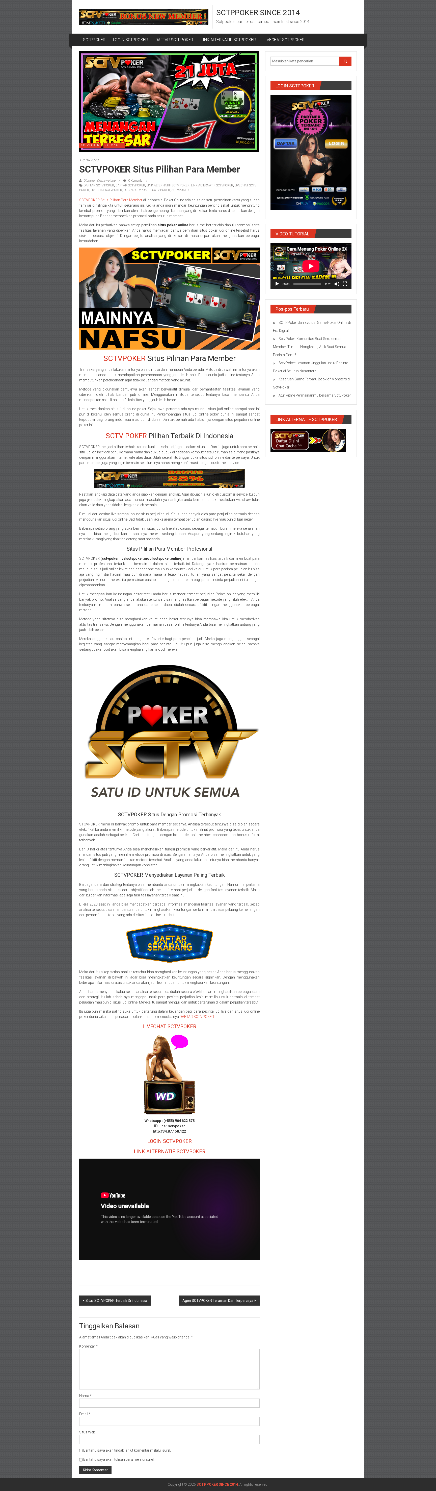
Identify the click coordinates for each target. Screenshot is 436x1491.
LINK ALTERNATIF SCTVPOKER (212, 185)
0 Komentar (135, 180)
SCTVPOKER (114, 145)
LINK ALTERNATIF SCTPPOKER (228, 39)
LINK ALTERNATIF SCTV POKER (168, 185)
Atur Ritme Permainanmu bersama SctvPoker (315, 395)
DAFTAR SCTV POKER (99, 185)
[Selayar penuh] (344, 283)
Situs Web (87, 1432)
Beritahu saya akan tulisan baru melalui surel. (118, 1459)
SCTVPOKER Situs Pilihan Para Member (110, 200)
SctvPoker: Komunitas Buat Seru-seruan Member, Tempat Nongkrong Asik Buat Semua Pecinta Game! (309, 347)
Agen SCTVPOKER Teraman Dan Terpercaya (217, 1301)
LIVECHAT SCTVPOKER (106, 190)
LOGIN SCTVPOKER (137, 190)
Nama (85, 1396)
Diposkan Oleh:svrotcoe (99, 180)
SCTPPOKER (94, 39)
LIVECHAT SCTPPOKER (284, 39)
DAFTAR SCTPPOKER (174, 39)
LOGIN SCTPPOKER (130, 39)
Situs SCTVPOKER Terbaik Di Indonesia (116, 1301)
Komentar (88, 1346)
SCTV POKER (90, 145)
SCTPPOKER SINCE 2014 (258, 12)
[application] (310, 266)
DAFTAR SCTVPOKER (130, 185)
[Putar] (277, 283)
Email (85, 1414)
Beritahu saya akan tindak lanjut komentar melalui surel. (127, 1450)
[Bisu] (336, 283)
